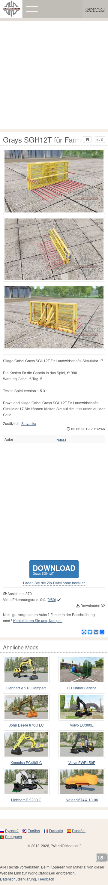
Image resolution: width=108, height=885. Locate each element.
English (34, 830)
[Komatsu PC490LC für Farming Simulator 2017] (26, 744)
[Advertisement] (54, 75)
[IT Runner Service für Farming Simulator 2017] (81, 669)
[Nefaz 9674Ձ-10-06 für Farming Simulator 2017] (81, 782)
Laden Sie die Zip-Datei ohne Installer (54, 582)
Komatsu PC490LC (26, 762)
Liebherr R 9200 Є (26, 799)
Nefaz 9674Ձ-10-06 (82, 799)
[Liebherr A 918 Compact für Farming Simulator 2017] (26, 669)
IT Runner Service (82, 687)
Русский (12, 830)
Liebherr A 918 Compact (26, 687)
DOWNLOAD (54, 569)
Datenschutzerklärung (18, 878)
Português (13, 836)
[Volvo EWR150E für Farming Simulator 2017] (81, 744)
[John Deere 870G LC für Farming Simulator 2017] (26, 707)
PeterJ (61, 439)
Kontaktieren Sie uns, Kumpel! (37, 620)
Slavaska (28, 423)
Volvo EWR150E (81, 762)
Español (79, 830)
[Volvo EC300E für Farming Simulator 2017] (81, 707)
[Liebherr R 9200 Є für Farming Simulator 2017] (26, 782)
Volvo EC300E (82, 724)
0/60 (51, 599)
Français (56, 830)
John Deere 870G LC (26, 724)
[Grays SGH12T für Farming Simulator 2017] (54, 181)
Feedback (46, 878)
